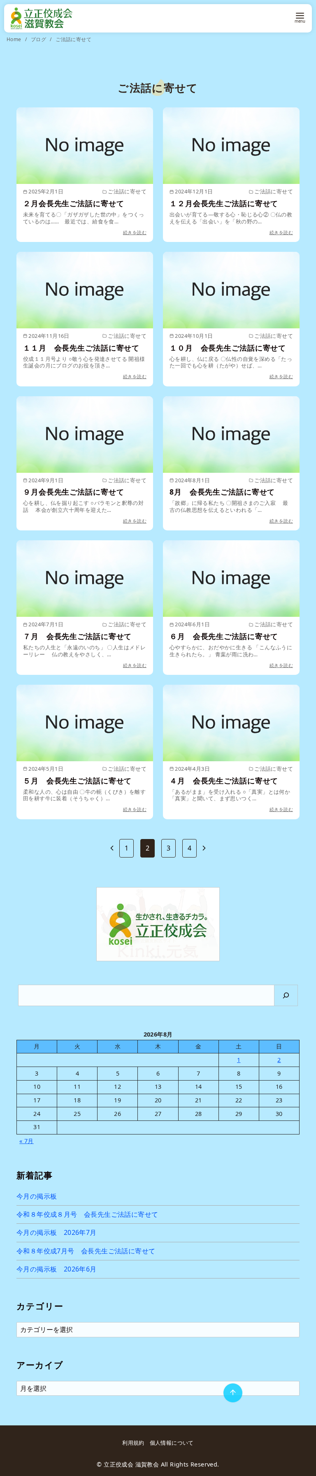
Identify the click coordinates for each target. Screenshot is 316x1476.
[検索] (286, 995)
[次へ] (204, 848)
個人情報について (172, 1442)
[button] (158, 924)
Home (15, 39)
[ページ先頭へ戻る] (232, 1392)
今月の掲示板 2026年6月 (56, 1269)
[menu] (300, 17)
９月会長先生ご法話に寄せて (73, 492)
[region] (158, 924)
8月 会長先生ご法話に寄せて (222, 492)
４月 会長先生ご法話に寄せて (224, 781)
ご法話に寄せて (73, 39)
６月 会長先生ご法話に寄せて (224, 636)
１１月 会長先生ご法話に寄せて (81, 348)
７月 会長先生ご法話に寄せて (77, 636)
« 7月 (26, 1141)
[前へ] (112, 848)
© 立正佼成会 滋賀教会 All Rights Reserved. (158, 1464)
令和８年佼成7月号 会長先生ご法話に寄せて (85, 1250)
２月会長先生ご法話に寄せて (73, 203)
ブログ (39, 39)
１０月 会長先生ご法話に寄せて (228, 348)
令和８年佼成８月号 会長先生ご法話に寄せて (87, 1214)
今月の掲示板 (36, 1196)
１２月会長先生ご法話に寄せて (224, 203)
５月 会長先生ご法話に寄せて (77, 781)
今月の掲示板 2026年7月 (56, 1232)
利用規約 (133, 1442)
